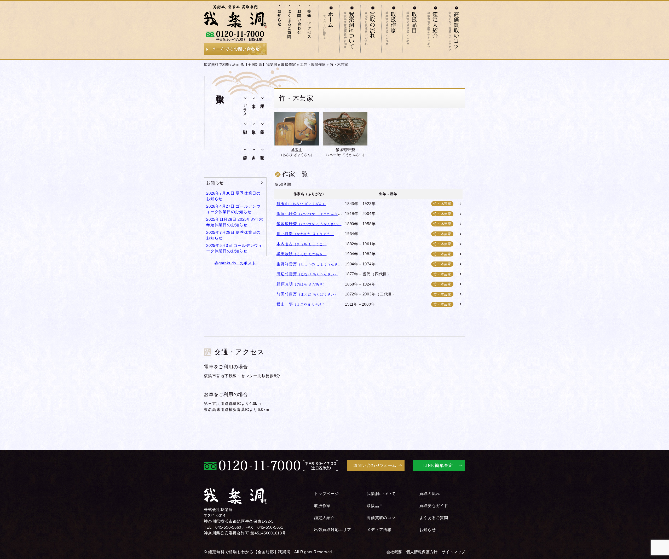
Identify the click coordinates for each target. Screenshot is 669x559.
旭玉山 (296, 152)
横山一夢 (301, 304)
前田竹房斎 (307, 294)
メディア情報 (379, 529)
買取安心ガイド (433, 505)
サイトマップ (453, 552)
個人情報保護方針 (421, 552)
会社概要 (394, 552)
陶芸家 (262, 152)
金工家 (254, 152)
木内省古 (301, 244)
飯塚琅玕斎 (345, 152)
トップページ (326, 493)
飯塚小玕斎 (310, 213)
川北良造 (305, 233)
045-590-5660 (228, 527)
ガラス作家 (245, 108)
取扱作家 (288, 64)
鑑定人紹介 (324, 517)
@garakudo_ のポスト (235, 263)
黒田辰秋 (301, 254)
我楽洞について (381, 493)
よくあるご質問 (433, 517)
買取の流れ (429, 493)
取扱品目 (375, 505)
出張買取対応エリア (332, 529)
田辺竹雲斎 (307, 274)
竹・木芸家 (245, 152)
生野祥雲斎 (310, 264)
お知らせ (215, 182)
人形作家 (262, 101)
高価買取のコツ (381, 517)
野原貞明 (301, 284)
